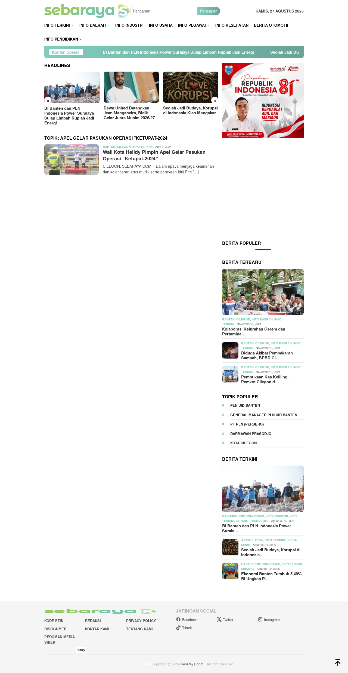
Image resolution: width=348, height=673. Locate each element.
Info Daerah (262, 319)
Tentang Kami (139, 628)
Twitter (228, 619)
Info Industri (277, 516)
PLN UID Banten (245, 405)
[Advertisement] (263, 189)
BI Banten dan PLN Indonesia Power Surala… (256, 528)
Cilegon (124, 147)
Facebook (190, 619)
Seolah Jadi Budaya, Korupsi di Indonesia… (270, 552)
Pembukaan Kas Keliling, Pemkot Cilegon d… (264, 379)
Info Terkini (142, 147)
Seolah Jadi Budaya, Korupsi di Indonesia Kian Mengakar (190, 110)
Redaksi (93, 620)
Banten (109, 147)
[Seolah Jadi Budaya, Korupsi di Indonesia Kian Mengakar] (190, 87)
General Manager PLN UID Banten (263, 414)
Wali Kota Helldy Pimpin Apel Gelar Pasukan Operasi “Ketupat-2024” (154, 155)
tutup (81, 649)
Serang (242, 521)
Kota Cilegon (243, 442)
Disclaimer (55, 628)
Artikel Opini (252, 540)
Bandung (230, 516)
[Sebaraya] (87, 10)
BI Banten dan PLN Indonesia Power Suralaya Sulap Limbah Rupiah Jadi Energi (152, 52)
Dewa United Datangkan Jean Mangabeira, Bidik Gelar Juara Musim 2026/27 (129, 112)
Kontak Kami (97, 628)
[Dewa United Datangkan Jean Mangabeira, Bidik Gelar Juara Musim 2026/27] (131, 87)
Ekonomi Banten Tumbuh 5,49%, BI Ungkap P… (272, 576)
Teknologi (259, 521)
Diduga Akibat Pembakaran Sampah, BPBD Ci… (267, 355)
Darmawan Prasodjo (250, 433)
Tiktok (187, 627)
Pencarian (208, 11)
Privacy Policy (141, 620)
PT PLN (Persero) (247, 424)
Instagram (272, 619)
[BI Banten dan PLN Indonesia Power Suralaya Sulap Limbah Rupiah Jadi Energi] (72, 87)
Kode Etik (53, 620)
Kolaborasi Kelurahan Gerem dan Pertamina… (253, 331)
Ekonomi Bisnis (251, 516)
